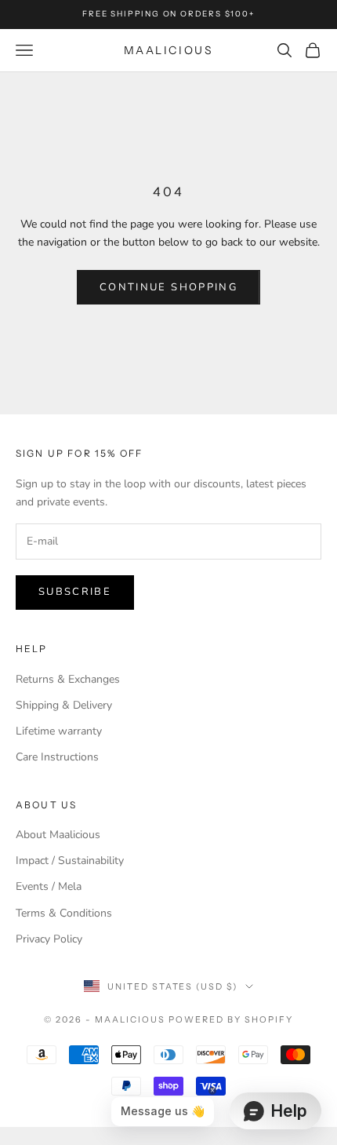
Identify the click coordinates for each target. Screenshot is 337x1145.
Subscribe (74, 592)
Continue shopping (168, 287)
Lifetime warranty (59, 731)
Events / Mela (49, 886)
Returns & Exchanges (68, 679)
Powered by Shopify (230, 1019)
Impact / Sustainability (70, 860)
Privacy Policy (49, 939)
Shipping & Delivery (64, 705)
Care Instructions (57, 756)
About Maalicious (58, 834)
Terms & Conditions (64, 913)
